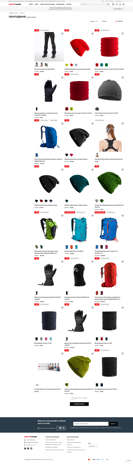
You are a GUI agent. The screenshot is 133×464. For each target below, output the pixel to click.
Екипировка (60, 4)
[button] (31, 4)
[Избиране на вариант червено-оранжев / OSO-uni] (71, 65)
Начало (16, 13)
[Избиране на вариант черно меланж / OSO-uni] (36, 339)
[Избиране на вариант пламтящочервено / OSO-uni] (97, 65)
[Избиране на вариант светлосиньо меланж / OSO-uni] (51, 339)
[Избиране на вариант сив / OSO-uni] (97, 109)
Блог (103, 1)
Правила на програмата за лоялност (55, 450)
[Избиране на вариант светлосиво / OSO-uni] (76, 65)
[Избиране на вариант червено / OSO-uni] (66, 109)
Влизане (112, 1)
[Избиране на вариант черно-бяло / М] (97, 155)
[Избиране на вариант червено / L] (41, 65)
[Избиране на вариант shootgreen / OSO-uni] (71, 109)
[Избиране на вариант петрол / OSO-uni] (66, 201)
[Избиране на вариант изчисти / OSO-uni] (36, 385)
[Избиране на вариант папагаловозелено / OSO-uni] (66, 385)
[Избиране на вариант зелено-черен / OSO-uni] (36, 247)
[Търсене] (108, 4)
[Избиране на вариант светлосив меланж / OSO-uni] (41, 339)
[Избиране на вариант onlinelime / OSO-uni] (106, 65)
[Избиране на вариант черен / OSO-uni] (66, 155)
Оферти (68, 4)
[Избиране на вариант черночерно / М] (36, 65)
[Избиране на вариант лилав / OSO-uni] (51, 201)
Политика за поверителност (74, 447)
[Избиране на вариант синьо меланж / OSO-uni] (106, 339)
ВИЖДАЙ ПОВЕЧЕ (79, 404)
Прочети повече (31, 17)
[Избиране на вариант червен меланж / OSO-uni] (101, 339)
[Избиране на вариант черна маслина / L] (46, 65)
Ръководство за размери (52, 447)
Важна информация (51, 440)
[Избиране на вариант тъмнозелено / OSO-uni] (101, 201)
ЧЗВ (107, 1)
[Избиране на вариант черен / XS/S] (36, 109)
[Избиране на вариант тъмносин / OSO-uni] (101, 385)
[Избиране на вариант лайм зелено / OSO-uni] (66, 65)
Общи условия (70, 440)
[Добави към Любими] (62, 33)
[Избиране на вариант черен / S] (36, 293)
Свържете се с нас (30, 445)
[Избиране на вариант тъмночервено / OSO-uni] (41, 201)
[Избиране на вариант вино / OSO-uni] (106, 247)
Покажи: (92, 21)
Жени (36, 4)
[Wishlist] (116, 4)
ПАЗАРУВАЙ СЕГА (118, 9)
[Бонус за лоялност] (113, 4)
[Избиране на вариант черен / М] (66, 339)
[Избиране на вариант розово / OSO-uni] (71, 155)
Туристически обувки (47, 4)
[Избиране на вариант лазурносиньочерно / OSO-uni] (41, 247)
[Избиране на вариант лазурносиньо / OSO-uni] (101, 65)
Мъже (31, 4)
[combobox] (95, 4)
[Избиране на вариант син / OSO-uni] (36, 155)
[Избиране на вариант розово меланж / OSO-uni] (46, 339)
